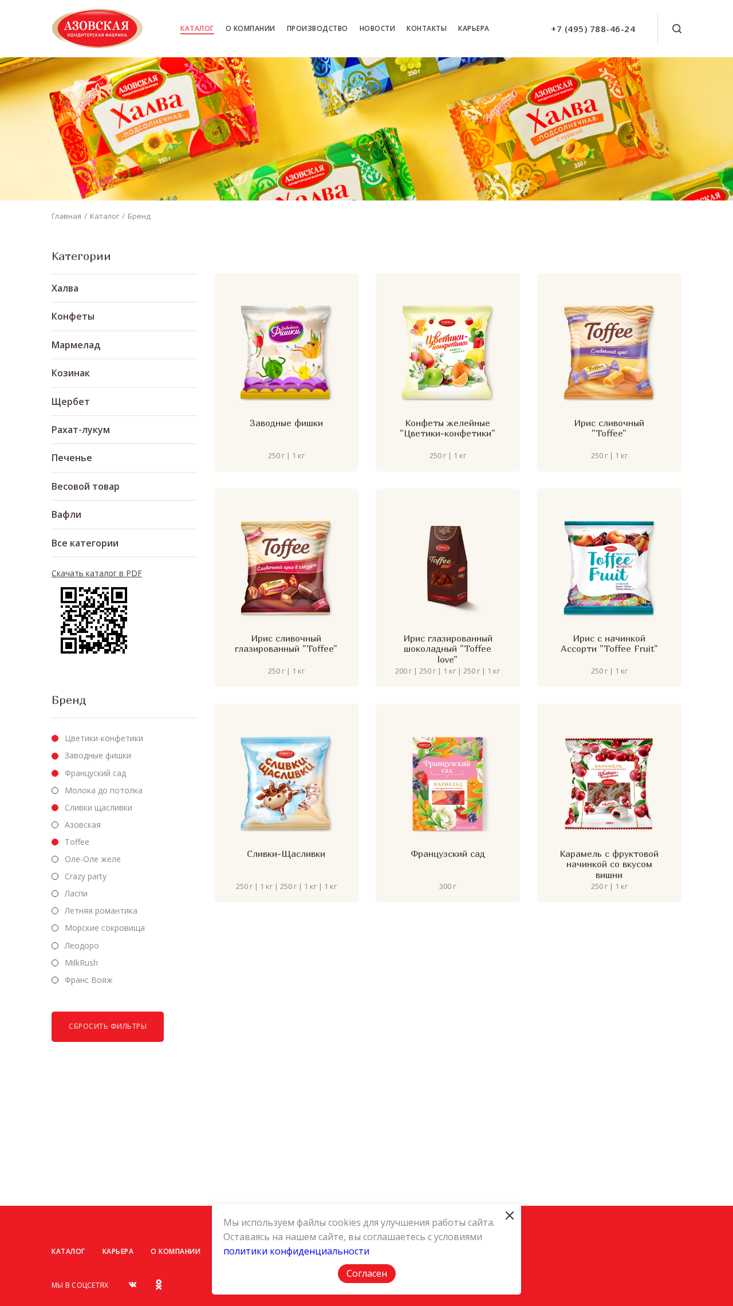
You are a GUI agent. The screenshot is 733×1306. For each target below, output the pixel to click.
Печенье (72, 457)
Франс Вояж (89, 979)
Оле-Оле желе (93, 858)
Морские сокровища (105, 927)
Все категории (85, 543)
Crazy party (86, 876)
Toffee (77, 841)
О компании (250, 28)
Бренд (139, 216)
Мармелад (76, 345)
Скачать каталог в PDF (97, 573)
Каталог (197, 28)
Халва (65, 288)
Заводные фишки (98, 755)
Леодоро (82, 945)
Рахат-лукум (81, 429)
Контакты (427, 28)
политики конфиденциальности (296, 1251)
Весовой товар (86, 486)
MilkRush (81, 962)
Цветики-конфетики (104, 738)
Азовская (83, 824)
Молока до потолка (104, 790)
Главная (66, 216)
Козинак (71, 373)
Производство (317, 28)
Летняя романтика (101, 910)
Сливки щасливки (98, 807)
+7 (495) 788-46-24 (593, 28)
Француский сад (95, 773)
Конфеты (73, 316)
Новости (378, 28)
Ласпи (76, 893)
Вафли (66, 514)
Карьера (474, 28)
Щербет (71, 401)
